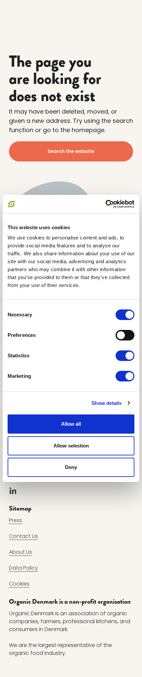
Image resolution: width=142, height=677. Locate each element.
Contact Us (23, 536)
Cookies (19, 584)
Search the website (71, 151)
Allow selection (71, 445)
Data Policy (23, 568)
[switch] (125, 335)
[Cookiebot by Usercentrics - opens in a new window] (105, 204)
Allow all (71, 424)
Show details (106, 403)
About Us (20, 552)
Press (15, 520)
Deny (71, 467)
